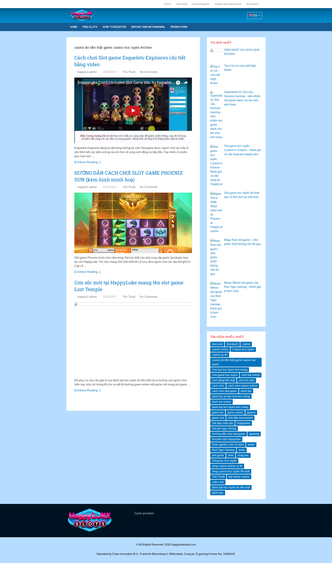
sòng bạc (243, 455)
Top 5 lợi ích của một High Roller (240, 67)
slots (231, 455)
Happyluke (243, 423)
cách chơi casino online (242, 385)
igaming (254, 433)
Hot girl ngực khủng (224, 428)
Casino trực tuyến (243, 349)
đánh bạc (217, 492)
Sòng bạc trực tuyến (224, 460)
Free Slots (181, 4)
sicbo (241, 449)
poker (251, 444)
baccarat (217, 344)
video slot (218, 482)
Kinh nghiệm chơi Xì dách (228, 444)
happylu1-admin (87, 71)
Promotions (252, 4)
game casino (235, 412)
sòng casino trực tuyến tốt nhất (231, 471)
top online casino (239, 476)
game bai (217, 412)
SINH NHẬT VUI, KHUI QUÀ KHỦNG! (242, 51)
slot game (218, 455)
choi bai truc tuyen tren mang (229, 369)
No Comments (149, 71)
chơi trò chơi (246, 380)
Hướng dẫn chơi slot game (228, 433)
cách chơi (218, 385)
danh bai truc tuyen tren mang (230, 407)
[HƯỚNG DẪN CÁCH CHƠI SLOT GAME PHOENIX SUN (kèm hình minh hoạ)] (133, 223)
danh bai (246, 391)
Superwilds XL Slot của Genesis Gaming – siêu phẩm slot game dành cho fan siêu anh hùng (242, 98)
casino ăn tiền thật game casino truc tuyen (234, 362)
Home (167, 4)
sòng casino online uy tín (227, 466)
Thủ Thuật (129, 71)
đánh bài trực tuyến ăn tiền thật (231, 487)
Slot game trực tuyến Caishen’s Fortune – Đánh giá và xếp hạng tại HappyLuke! (242, 150)
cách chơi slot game (224, 391)
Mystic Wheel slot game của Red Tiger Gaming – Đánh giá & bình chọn (242, 286)
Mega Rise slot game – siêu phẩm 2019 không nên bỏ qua (242, 241)
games (251, 412)
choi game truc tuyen (224, 374)
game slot (218, 417)
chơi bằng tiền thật (223, 380)
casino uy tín (219, 354)
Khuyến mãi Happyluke (226, 439)
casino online (220, 349)
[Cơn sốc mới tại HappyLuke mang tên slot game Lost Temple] (133, 339)
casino (246, 344)
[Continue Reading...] (87, 162)
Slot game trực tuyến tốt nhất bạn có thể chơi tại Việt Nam (241, 194)
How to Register (201, 4)
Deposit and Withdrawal (228, 4)
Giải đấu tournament (240, 417)
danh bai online (221, 401)
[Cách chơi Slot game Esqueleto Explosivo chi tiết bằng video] (133, 110)
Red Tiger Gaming (223, 449)
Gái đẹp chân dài (222, 423)
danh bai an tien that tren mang (231, 396)
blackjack (232, 344)
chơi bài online (250, 374)
